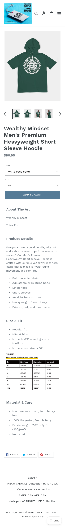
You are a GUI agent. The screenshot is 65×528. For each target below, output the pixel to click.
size (7, 179)
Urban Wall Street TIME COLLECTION (35, 512)
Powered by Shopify (33, 516)
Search (32, 477)
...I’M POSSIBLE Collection (32, 489)
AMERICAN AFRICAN (32, 495)
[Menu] (59, 13)
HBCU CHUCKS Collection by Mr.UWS (32, 483)
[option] (16, 114)
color (8, 165)
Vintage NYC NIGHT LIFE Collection (33, 501)
